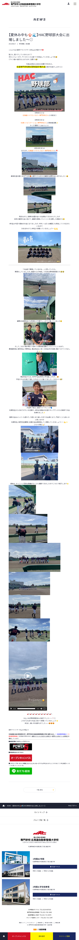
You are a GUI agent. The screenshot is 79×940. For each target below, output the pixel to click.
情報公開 (57, 922)
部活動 (28, 44)
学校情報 (21, 44)
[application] (28, 676)
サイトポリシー (31, 922)
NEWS (9, 806)
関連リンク (22, 922)
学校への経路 (37, 871)
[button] (28, 676)
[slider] (26, 708)
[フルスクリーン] (44, 709)
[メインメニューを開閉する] (75, 4)
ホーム (3, 806)
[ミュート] (41, 709)
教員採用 (40, 922)
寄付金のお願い (49, 922)
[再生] (11, 709)
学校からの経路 (48, 871)
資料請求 (42, 936)
